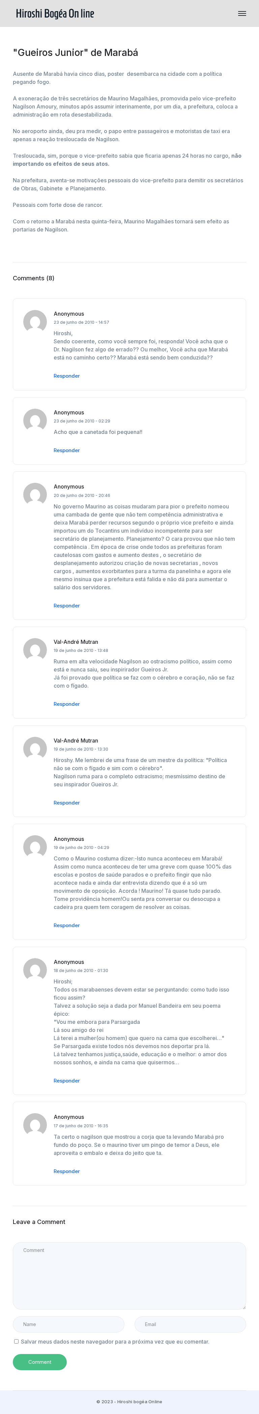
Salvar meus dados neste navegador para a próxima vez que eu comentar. (115, 1341)
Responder (67, 376)
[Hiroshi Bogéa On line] (55, 12)
